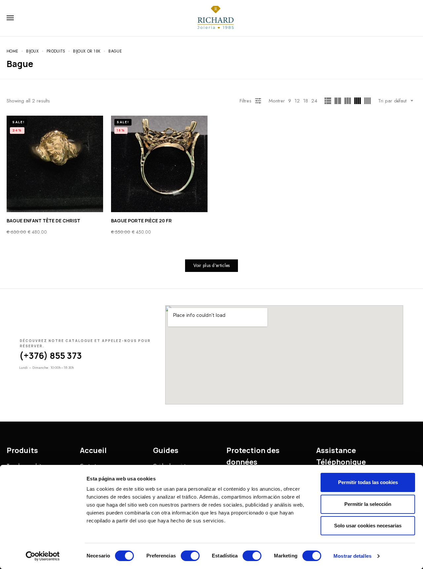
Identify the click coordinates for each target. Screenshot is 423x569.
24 (314, 100)
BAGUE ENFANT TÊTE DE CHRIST (43, 220)
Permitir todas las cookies (368, 482)
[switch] (190, 555)
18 (305, 100)
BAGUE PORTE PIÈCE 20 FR (141, 220)
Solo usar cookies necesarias (368, 525)
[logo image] (215, 17)
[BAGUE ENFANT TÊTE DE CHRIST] (55, 164)
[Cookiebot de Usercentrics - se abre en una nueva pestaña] (43, 556)
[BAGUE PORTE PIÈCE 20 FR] (159, 164)
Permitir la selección (367, 504)
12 (297, 100)
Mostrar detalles (352, 556)
